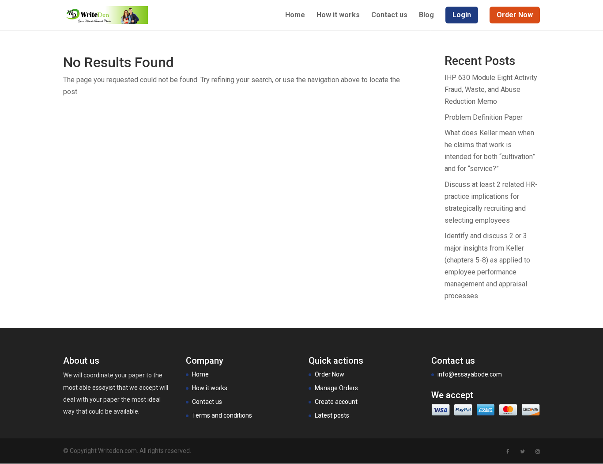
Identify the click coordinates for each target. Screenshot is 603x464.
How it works (338, 15)
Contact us (389, 15)
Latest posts (332, 415)
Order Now (329, 374)
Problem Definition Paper (484, 117)
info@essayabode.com (469, 374)
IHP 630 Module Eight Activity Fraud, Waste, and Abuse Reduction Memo (491, 89)
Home (295, 15)
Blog (426, 15)
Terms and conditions (222, 415)
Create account (336, 401)
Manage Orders (336, 388)
